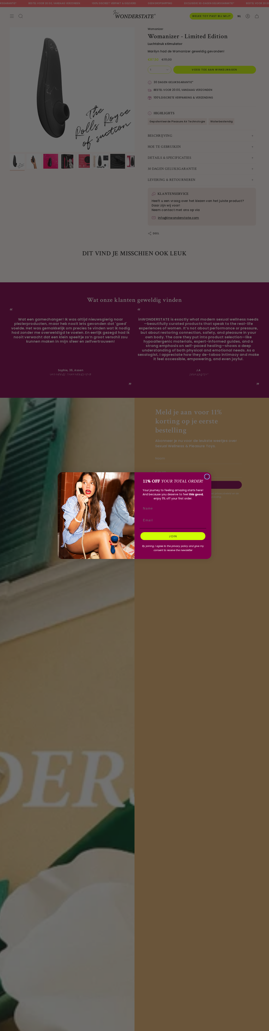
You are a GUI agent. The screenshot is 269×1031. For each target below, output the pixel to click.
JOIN (173, 536)
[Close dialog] (207, 476)
